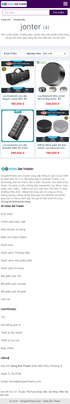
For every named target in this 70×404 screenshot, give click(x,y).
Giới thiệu (7, 213)
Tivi (3, 317)
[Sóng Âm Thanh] (17, 169)
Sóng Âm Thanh (51, 401)
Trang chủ (5, 19)
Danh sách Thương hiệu (15, 252)
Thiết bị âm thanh (11, 332)
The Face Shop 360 (36, 391)
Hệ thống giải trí (11, 324)
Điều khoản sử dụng (13, 229)
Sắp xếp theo (34, 53)
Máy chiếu (7, 348)
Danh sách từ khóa (12, 268)
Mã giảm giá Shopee (13, 291)
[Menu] (65, 3)
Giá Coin (4, 395)
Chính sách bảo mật (13, 221)
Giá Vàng (53, 391)
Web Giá (63, 391)
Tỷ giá (21, 391)
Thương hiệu (19, 19)
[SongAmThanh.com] (19, 4)
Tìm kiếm (58, 12)
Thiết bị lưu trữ (10, 340)
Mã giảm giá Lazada (13, 283)
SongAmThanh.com (30, 401)
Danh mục (7, 245)
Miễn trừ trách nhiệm (13, 237)
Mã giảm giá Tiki (11, 276)
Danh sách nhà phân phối (16, 260)
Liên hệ (5, 299)
